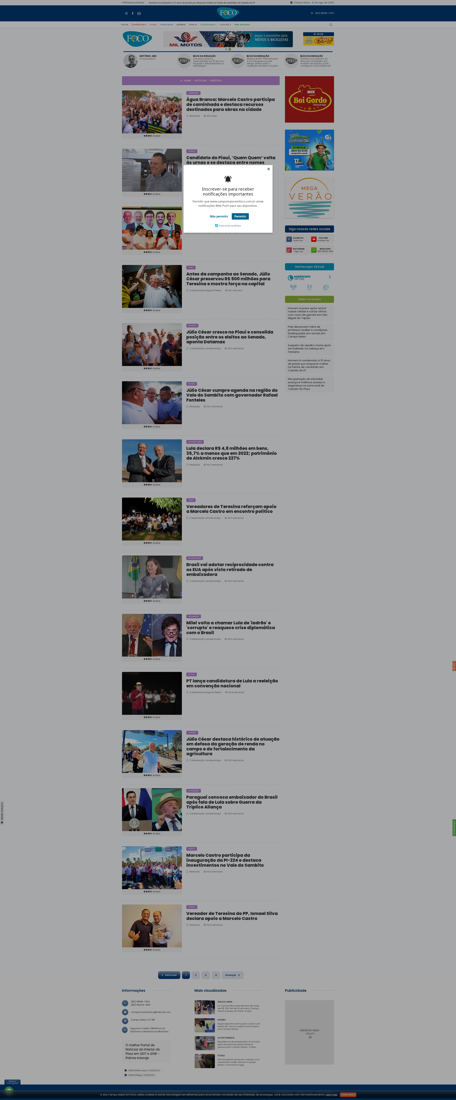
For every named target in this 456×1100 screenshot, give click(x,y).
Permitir (240, 216)
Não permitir (219, 216)
